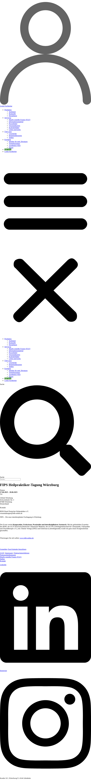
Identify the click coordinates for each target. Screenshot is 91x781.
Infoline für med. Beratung (18, 142)
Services (7, 118)
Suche (2, 384)
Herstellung (13, 116)
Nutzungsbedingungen (8, 555)
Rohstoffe (12, 114)
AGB (2, 553)
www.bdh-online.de (27, 538)
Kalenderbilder (14, 128)
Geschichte (13, 134)
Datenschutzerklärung (21, 553)
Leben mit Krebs (15, 130)
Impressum (9, 553)
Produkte (7, 110)
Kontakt (7, 140)
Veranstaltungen (14, 126)
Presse (11, 147)
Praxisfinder (13, 124)
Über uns (7, 132)
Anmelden (3, 549)
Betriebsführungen (15, 136)
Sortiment (12, 112)
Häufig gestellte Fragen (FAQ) (19, 120)
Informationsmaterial (16, 122)
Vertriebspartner (14, 144)
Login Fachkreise (10, 151)
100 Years (7, 149)
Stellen (11, 138)
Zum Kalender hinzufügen (17, 549)
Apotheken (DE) (15, 145)
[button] (45, 245)
